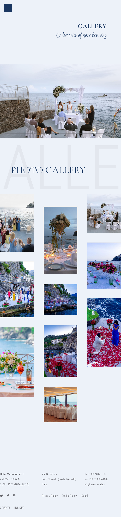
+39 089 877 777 (97, 474)
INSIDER (19, 507)
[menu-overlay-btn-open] (8, 8)
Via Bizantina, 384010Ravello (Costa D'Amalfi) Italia (59, 479)
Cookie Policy (69, 496)
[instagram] (14, 496)
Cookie (85, 496)
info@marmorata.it (95, 484)
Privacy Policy (50, 496)
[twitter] (1, 496)
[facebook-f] (8, 496)
